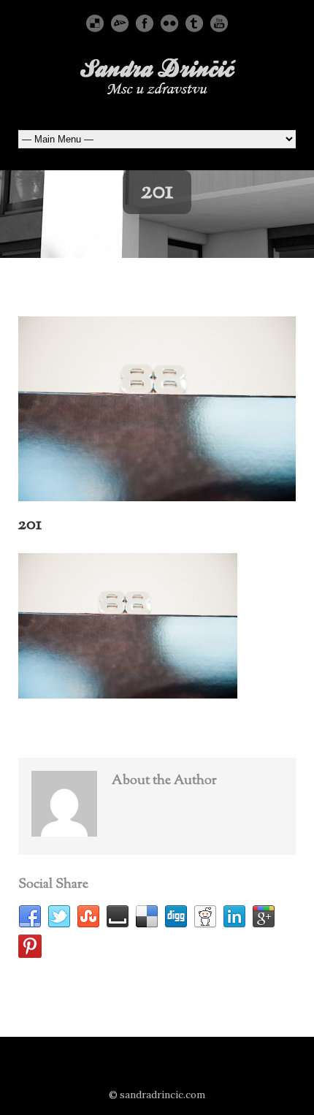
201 (30, 524)
